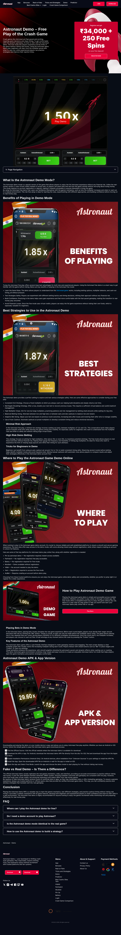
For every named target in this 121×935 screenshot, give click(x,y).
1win (57, 881)
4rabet (57, 884)
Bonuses (26, 3)
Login (45, 5)
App (18, 3)
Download (10, 872)
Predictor (74, 3)
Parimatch (59, 887)
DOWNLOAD (112, 4)
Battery (58, 895)
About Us (83, 869)
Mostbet (58, 890)
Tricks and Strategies (52, 3)
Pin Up (57, 892)
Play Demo (90, 611)
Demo (65, 3)
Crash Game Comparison (59, 5)
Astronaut (6, 843)
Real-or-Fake (37, 3)
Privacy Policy (85, 866)
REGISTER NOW (96, 56)
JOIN (98, 4)
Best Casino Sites (33, 5)
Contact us (84, 863)
